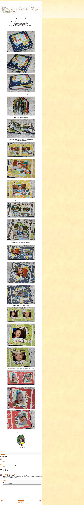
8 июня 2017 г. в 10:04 (9, 469)
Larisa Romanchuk (5, 474)
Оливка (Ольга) (17, 21)
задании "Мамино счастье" (22, 22)
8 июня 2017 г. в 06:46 (12, 458)
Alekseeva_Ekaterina (6, 458)
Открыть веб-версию (21, 502)
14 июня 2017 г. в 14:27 (11, 474)
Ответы (5, 480)
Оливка (4, 469)
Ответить (4, 461)
